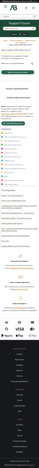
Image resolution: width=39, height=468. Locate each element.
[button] (5, 5)
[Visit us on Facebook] (19, 322)
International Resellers (19, 381)
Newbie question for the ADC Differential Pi (15, 236)
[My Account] (26, 7)
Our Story (19, 425)
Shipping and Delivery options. (22, 268)
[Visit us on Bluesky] (6, 322)
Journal (19, 436)
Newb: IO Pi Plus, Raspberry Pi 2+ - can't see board (17, 213)
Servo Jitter (5, 241)
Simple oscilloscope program (18, 98)
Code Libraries (19, 406)
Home (5, 40)
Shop (20, 430)
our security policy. (21, 289)
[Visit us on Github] (6, 329)
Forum (19, 400)
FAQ (19, 411)
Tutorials (19, 395)
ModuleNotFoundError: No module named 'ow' (16, 218)
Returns (19, 370)
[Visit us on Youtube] (32, 322)
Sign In (25, 34)
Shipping (19, 365)
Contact (19, 354)
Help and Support (16, 40)
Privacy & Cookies (19, 441)
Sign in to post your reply (18, 72)
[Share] (30, 63)
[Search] (21, 8)
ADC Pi (7, 56)
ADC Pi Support (20, 43)
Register (14, 34)
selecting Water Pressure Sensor (12, 223)
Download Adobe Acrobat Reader (14, 114)
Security (19, 376)
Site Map (19, 452)
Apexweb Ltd (31, 465)
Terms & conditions (19, 446)
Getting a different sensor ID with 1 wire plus (15, 246)
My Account (19, 360)
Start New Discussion (14, 123)
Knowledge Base (19, 308)
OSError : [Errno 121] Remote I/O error (13, 200)
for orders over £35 (19, 1)
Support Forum (30, 40)
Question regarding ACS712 (17, 89)
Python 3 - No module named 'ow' (12, 195)
